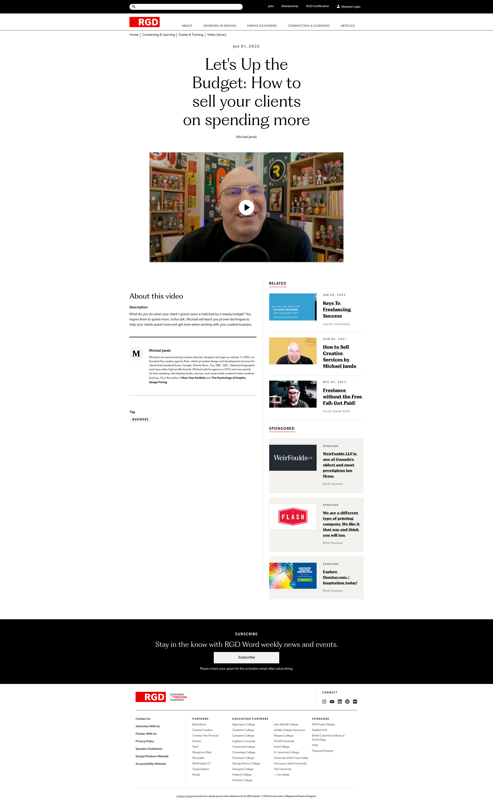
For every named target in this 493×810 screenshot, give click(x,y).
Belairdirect (199, 724)
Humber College (242, 780)
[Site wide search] (186, 7)
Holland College (242, 774)
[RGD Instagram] (324, 701)
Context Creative (202, 730)
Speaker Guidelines (149, 749)
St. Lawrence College (286, 752)
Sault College (282, 747)
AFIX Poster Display (323, 724)
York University (282, 769)
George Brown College (246, 763)
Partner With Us (146, 734)
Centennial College (243, 747)
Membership (290, 6)
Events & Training (191, 35)
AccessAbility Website (151, 764)
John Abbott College (286, 724)
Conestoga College (243, 752)
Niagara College (283, 735)
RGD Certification (317, 6)
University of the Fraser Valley (291, 758)
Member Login (351, 6)
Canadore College (243, 735)
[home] (144, 21)
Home (133, 35)
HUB (315, 745)
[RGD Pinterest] (347, 701)
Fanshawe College (243, 758)
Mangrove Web (201, 752)
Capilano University (243, 741)
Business (140, 419)
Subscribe (246, 658)
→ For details (281, 774)
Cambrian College (243, 730)
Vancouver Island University (290, 763)
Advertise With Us (148, 726)
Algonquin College (243, 724)
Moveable (198, 758)
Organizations (200, 769)
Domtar (196, 741)
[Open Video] (246, 207)
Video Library (216, 35)
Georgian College (243, 769)
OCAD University (284, 741)
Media (196, 774)
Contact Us (143, 719)
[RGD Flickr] (355, 701)
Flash (195, 747)
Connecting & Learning (158, 35)
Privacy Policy (145, 741)
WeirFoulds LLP (201, 763)
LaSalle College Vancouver (289, 730)
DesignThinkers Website (152, 756)
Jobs (271, 6)
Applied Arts (319, 730)
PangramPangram (323, 751)
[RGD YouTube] (332, 701)
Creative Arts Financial (205, 735)
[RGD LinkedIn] (339, 701)
